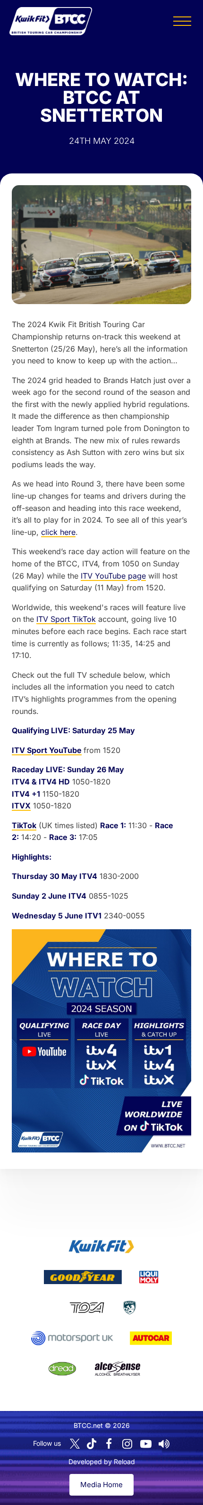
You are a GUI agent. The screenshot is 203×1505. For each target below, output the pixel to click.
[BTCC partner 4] (86, 1308)
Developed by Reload (101, 1462)
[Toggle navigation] (182, 21)
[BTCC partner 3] (148, 1277)
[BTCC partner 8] (62, 1369)
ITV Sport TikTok (66, 619)
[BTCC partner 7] (151, 1338)
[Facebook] (109, 1444)
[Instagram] (127, 1444)
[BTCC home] (50, 21)
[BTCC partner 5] (129, 1308)
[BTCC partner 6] (72, 1338)
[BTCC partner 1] (101, 1246)
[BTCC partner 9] (117, 1369)
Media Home (101, 1484)
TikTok (24, 825)
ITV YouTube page (113, 575)
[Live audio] (164, 1444)
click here (58, 532)
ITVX (21, 805)
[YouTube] (146, 1444)
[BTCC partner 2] (83, 1277)
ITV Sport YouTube (47, 750)
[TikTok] (91, 1443)
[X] (75, 1444)
